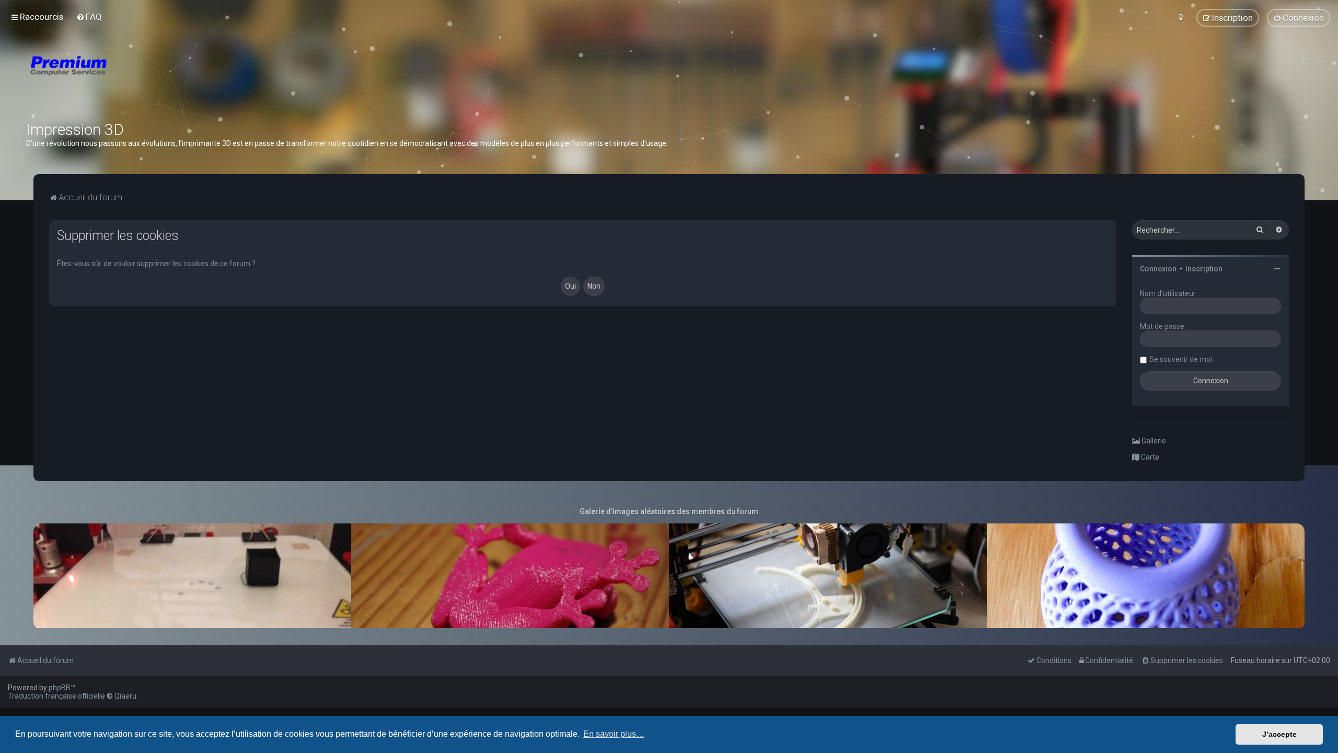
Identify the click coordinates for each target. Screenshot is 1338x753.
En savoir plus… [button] (613, 733)
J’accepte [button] (1279, 734)
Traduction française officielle (56, 696)
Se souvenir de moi (1180, 359)
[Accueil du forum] (130, 78)
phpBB (60, 687)
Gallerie (1153, 441)
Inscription (1203, 269)
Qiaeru (125, 696)
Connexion (1158, 269)
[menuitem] (89, 17)
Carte (1149, 457)
